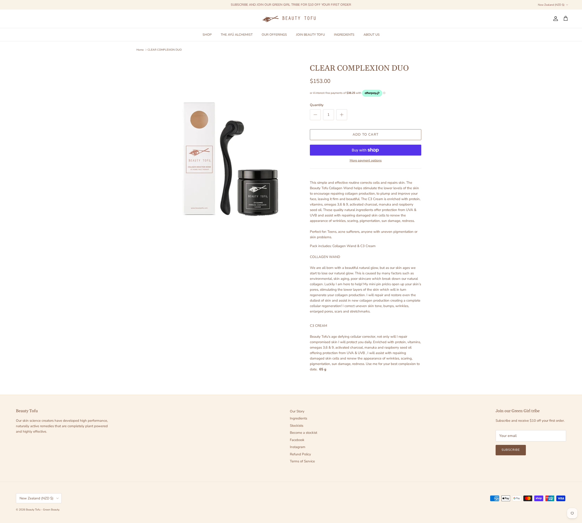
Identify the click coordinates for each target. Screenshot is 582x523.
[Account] (554, 18)
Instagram (297, 447)
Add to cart (366, 134)
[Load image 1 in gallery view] (230, 159)
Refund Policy (300, 454)
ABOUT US (372, 34)
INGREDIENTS (344, 34)
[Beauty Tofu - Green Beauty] (291, 18)
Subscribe (511, 450)
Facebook (297, 440)
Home (140, 50)
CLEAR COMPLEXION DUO (165, 50)
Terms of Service (302, 461)
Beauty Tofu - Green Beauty (42, 509)
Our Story (297, 411)
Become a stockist (303, 432)
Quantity (317, 105)
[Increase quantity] (341, 114)
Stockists (296, 425)
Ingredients (298, 418)
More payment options (366, 161)
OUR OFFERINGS (274, 34)
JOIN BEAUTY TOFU (310, 34)
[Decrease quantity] (315, 114)
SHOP (207, 34)
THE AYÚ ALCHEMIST (237, 34)
